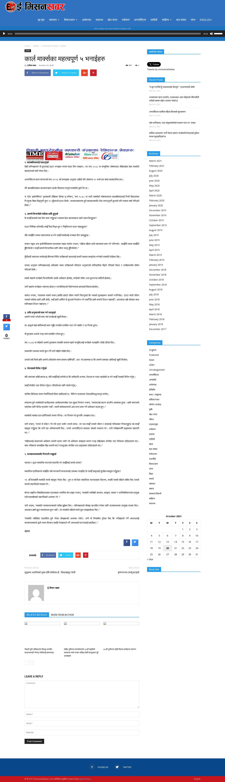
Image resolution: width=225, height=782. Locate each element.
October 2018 (156, 279)
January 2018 (156, 324)
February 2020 (156, 200)
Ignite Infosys (85, 779)
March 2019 (155, 254)
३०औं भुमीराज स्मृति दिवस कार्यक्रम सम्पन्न (119, 649)
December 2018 (157, 269)
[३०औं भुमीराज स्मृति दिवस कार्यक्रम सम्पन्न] (121, 634)
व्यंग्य (193, 20)
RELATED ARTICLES (37, 615)
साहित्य (165, 20)
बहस (151, 444)
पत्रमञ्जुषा (153, 424)
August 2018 (155, 289)
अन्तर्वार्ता (152, 379)
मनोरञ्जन (153, 453)
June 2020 (154, 180)
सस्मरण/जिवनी (155, 493)
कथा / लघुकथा (155, 394)
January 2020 (156, 205)
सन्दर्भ (151, 478)
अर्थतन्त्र (86, 20)
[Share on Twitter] (135, 545)
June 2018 (154, 299)
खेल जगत (112, 20)
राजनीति (152, 458)
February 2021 (156, 165)
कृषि (150, 409)
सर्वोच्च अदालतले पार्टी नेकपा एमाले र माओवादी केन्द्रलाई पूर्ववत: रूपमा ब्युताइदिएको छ (174, 135)
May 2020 (154, 185)
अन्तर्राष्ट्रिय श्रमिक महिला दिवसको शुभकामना (167, 111)
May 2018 (154, 304)
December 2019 (157, 210)
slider (152, 364)
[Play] (4, 33)
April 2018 (154, 309)
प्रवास (151, 434)
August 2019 (155, 230)
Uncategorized (157, 369)
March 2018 (155, 314)
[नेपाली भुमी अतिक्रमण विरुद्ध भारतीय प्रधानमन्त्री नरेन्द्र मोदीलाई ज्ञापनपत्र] (42, 634)
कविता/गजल (154, 399)
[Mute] (211, 33)
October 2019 (156, 220)
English (205, 20)
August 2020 (155, 170)
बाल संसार (181, 20)
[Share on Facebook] (127, 545)
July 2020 (154, 175)
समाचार (53, 20)
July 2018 (154, 294)
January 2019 (156, 264)
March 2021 (155, 160)
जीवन (151, 419)
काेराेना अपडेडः (155, 404)
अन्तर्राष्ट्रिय (140, 20)
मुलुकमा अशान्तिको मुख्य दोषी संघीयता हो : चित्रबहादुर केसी (50, 572)
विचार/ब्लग (69, 20)
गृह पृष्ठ (41, 20)
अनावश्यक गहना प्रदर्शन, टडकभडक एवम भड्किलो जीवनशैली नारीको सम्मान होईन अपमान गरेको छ (174, 99)
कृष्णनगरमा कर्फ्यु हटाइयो (128, 572)
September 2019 (158, 225)
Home (27, 46)
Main (151, 359)
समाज (151, 488)
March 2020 (155, 195)
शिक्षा (151, 473)
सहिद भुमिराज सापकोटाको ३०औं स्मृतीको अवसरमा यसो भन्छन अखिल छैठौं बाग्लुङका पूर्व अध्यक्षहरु (81, 652)
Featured (154, 354)
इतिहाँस (28, 51)
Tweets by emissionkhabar (161, 69)
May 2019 (154, 245)
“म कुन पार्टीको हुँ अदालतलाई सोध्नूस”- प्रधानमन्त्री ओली (172, 87)
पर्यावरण (125, 20)
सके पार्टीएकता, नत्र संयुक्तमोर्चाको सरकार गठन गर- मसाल (172, 122)
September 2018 (158, 284)
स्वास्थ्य (99, 20)
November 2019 (157, 215)
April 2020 (154, 190)
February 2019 (156, 259)
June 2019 (154, 240)
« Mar (150, 559)
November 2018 (157, 274)
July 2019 (154, 235)
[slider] (218, 33)
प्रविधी (154, 20)
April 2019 (154, 249)
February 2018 (156, 319)
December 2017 (157, 329)
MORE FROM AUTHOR (62, 615)
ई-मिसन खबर (32, 65)
